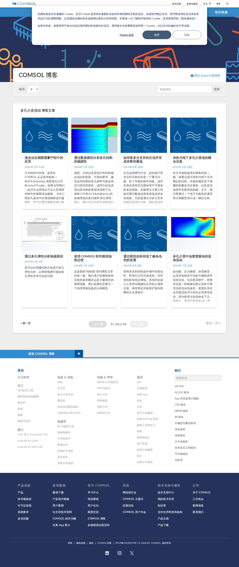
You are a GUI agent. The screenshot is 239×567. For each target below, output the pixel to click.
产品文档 (163, 518)
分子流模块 (181, 441)
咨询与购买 (192, 3)
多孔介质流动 (65, 394)
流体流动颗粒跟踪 (67, 406)
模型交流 (93, 512)
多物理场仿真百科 (99, 525)
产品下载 (163, 525)
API (139, 382)
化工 (21, 385)
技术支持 (176, 3)
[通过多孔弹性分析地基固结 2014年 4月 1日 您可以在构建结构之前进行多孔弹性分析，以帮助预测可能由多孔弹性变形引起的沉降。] (45, 309)
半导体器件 (64, 438)
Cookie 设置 (104, 542)
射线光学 (62, 444)
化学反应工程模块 (185, 447)
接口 (21, 429)
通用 (140, 377)
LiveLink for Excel (28, 440)
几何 (139, 406)
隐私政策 (80, 542)
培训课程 (93, 499)
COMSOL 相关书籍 (64, 518)
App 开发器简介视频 (187, 398)
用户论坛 (93, 505)
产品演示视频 (61, 499)
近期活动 (128, 505)
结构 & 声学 (105, 377)
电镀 (20, 414)
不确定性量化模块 (185, 423)
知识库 (162, 505)
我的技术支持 (166, 499)
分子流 (61, 388)
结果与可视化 (145, 462)
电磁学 (61, 421)
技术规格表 (25, 499)
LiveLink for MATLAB (30, 446)
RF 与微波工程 (65, 426)
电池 (20, 408)
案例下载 (58, 492)
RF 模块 (179, 416)
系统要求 (23, 512)
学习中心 (93, 492)
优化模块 (180, 429)
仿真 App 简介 (61, 525)
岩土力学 (102, 394)
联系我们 (198, 512)
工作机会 (198, 499)
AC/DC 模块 (182, 392)
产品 (20, 492)
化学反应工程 (25, 390)
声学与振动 (103, 388)
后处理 (179, 460)
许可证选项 (25, 505)
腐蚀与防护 (24, 421)
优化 (139, 400)
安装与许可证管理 (147, 418)
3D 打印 (179, 386)
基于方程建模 (145, 412)
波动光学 (62, 457)
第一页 (26, 323)
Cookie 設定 (127, 35)
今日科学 (24, 377)
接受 (156, 34)
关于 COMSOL (202, 492)
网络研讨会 (129, 492)
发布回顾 (23, 518)
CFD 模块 (180, 404)
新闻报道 (198, 505)
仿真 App (142, 394)
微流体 (61, 400)
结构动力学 (103, 412)
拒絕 (187, 34)
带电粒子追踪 (65, 450)
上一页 (98, 324)
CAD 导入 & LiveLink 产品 (33, 434)
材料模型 (102, 400)
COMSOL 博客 (97, 518)
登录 (218, 3)
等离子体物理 (65, 463)
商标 (91, 542)
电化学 (21, 402)
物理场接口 (143, 437)
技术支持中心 (166, 492)
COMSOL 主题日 (133, 499)
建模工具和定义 (146, 425)
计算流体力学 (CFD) (68, 412)
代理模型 (142, 388)
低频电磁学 (64, 432)
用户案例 (58, 505)
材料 (139, 431)
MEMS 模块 (181, 410)
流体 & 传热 (65, 377)
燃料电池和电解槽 (28, 396)
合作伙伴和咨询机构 (170, 512)
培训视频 (221, 12)
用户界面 (142, 443)
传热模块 (180, 435)
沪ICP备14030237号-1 (126, 542)
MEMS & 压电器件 (107, 382)
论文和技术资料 (62, 512)
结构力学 (102, 406)
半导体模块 (181, 453)
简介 (139, 455)
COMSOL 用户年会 (134, 512)
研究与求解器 (145, 449)
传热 (60, 382)
